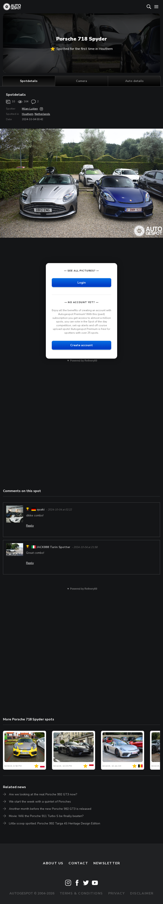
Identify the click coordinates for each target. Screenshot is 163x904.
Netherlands (42, 114)
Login (81, 283)
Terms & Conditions (81, 893)
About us (53, 863)
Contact (78, 863)
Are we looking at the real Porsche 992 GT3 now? (43, 794)
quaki (41, 510)
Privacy (116, 893)
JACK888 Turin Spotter (53, 547)
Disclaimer (142, 893)
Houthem (27, 114)
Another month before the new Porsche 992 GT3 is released (50, 809)
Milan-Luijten (30, 108)
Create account (81, 345)
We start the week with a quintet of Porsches (40, 802)
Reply (30, 526)
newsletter (106, 863)
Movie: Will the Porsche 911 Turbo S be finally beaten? (46, 816)
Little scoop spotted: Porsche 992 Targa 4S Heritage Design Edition (54, 823)
